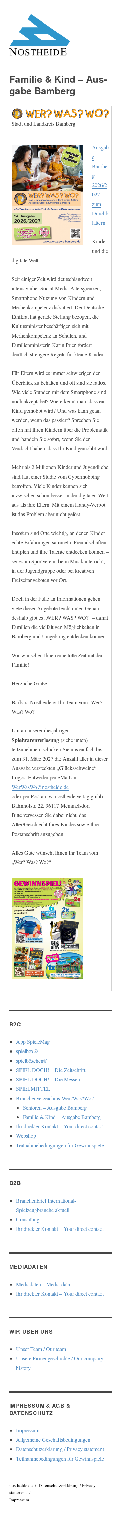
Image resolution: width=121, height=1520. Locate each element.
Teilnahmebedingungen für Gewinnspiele (60, 1145)
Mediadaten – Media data (43, 1284)
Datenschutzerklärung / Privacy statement (60, 1448)
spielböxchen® (31, 1060)
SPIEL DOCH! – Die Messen (48, 1079)
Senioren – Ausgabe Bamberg (55, 1107)
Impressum (27, 1430)
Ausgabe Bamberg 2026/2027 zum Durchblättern (100, 185)
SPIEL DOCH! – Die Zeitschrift (50, 1069)
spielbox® (27, 1051)
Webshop (26, 1135)
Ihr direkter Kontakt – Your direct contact (60, 1126)
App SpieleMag (33, 1041)
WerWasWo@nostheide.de (40, 786)
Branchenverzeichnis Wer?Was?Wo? (55, 1098)
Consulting (27, 1219)
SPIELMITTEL (33, 1088)
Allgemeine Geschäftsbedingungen (53, 1439)
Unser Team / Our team (41, 1348)
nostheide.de (21, 1485)
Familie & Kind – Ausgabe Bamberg (62, 1116)
